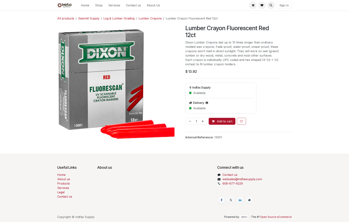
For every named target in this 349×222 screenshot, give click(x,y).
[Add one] (203, 121)
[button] (271, 5)
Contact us (64, 196)
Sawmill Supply (88, 18)
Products (63, 183)
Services (63, 188)
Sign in (284, 5)
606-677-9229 (232, 183)
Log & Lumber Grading (119, 18)
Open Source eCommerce (276, 216)
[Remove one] (189, 121)
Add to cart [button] (224, 121)
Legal (61, 192)
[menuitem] (85, 5)
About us (63, 179)
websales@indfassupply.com (242, 179)
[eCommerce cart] (253, 5)
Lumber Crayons (150, 18)
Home (61, 175)
